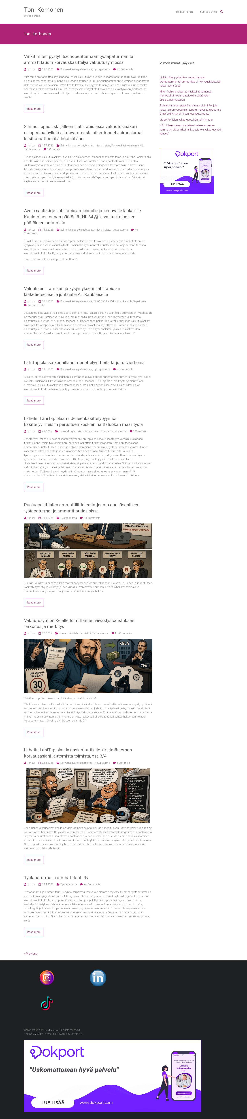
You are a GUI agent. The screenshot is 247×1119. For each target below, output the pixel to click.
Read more (34, 108)
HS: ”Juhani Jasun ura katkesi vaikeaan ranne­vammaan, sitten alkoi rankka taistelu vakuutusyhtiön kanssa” (191, 129)
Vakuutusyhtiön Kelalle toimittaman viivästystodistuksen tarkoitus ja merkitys (79, 623)
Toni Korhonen (43, 9)
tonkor (31, 69)
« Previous (30, 953)
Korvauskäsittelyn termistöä (76, 69)
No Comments (125, 69)
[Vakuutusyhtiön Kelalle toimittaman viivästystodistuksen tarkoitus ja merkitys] (88, 641)
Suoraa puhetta (209, 11)
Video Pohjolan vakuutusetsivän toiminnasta (186, 119)
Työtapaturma (101, 69)
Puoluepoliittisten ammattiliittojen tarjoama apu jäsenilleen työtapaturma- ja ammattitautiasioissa (82, 508)
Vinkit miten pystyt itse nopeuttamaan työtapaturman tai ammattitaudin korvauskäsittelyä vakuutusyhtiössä (79, 59)
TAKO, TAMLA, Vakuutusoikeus (111, 301)
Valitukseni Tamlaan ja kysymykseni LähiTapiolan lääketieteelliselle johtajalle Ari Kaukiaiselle (72, 291)
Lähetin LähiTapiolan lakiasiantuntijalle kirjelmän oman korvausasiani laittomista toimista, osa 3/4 (78, 753)
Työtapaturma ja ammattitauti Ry (56, 877)
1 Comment (54, 149)
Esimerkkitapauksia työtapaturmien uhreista (85, 145)
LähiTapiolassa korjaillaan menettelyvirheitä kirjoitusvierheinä (84, 362)
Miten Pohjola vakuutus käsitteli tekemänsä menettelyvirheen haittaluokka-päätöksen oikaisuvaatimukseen (186, 95)
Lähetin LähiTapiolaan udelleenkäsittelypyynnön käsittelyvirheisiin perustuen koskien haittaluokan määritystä (83, 421)
